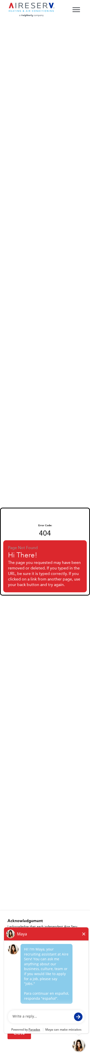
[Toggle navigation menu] (76, 9)
